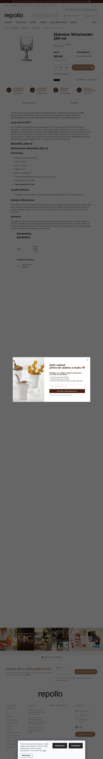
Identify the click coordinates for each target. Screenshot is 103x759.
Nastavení (26, 755)
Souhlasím (75, 746)
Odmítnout (60, 746)
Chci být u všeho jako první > (67, 391)
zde (44, 751)
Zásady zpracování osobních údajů (60, 395)
